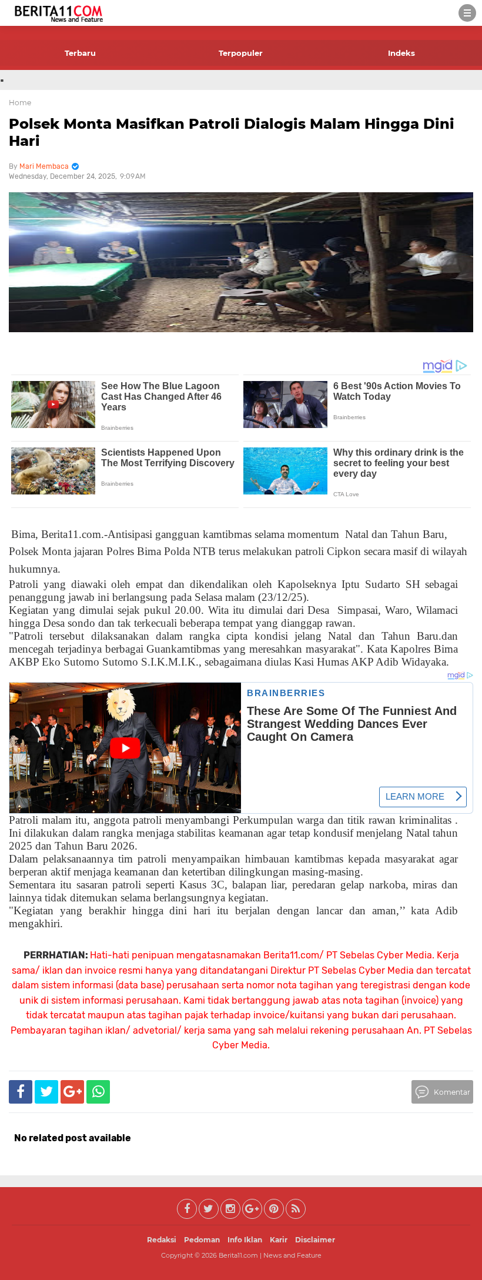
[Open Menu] (467, 13)
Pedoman (202, 1239)
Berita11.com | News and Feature (270, 1255)
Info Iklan (244, 1239)
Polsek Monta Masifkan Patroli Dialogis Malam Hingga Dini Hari (231, 132)
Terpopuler (241, 53)
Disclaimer (315, 1239)
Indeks (401, 53)
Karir (278, 1239)
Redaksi (161, 1239)
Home (20, 102)
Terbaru (80, 53)
